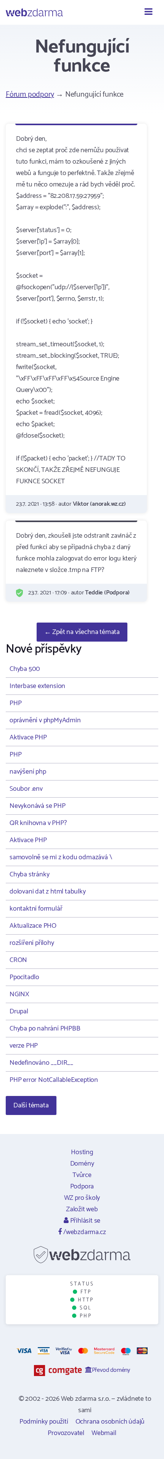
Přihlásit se (84, 1220)
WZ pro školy (82, 1198)
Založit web (82, 1209)
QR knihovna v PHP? (38, 823)
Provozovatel (66, 1433)
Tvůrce (82, 1175)
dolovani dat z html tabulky (48, 891)
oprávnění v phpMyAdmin (45, 720)
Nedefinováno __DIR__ (41, 1063)
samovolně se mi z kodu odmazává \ (61, 857)
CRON (18, 960)
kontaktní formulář (36, 908)
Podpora (82, 1186)
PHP (15, 703)
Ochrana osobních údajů (110, 1421)
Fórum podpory (30, 94)
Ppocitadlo (24, 977)
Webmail (104, 1433)
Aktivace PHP (28, 737)
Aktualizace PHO (33, 926)
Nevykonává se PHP (38, 806)
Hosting (82, 1152)
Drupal (19, 1011)
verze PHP (24, 1045)
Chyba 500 (25, 669)
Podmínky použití (43, 1421)
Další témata (31, 1105)
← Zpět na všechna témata (82, 632)
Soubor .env (26, 789)
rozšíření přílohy (32, 943)
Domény (82, 1163)
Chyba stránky (29, 874)
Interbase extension (37, 686)
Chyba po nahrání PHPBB (45, 1028)
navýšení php (28, 771)
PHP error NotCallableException (54, 1080)
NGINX (19, 994)
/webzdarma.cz (84, 1232)
